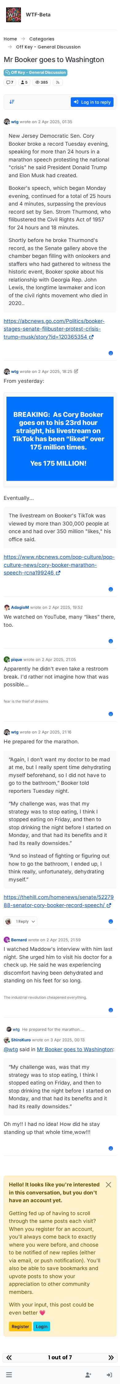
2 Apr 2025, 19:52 (66, 607)
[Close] (108, 1185)
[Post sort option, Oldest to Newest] (12, 102)
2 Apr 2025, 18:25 (55, 371)
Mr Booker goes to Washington (75, 1049)
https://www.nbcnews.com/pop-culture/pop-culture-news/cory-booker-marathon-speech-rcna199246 (59, 565)
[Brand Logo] (13, 14)
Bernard (19, 939)
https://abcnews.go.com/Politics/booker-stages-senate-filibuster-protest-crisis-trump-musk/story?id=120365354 (54, 329)
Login (41, 1326)
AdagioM (20, 607)
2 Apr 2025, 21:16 (54, 732)
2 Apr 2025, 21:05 (59, 659)
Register (20, 1326)
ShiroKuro (21, 1039)
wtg (14, 121)
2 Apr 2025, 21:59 (63, 939)
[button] (9, 1375)
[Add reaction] (111, 353)
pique (16, 659)
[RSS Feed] (58, 82)
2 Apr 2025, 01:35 (55, 121)
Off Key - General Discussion (38, 72)
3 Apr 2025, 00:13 (67, 1039)
